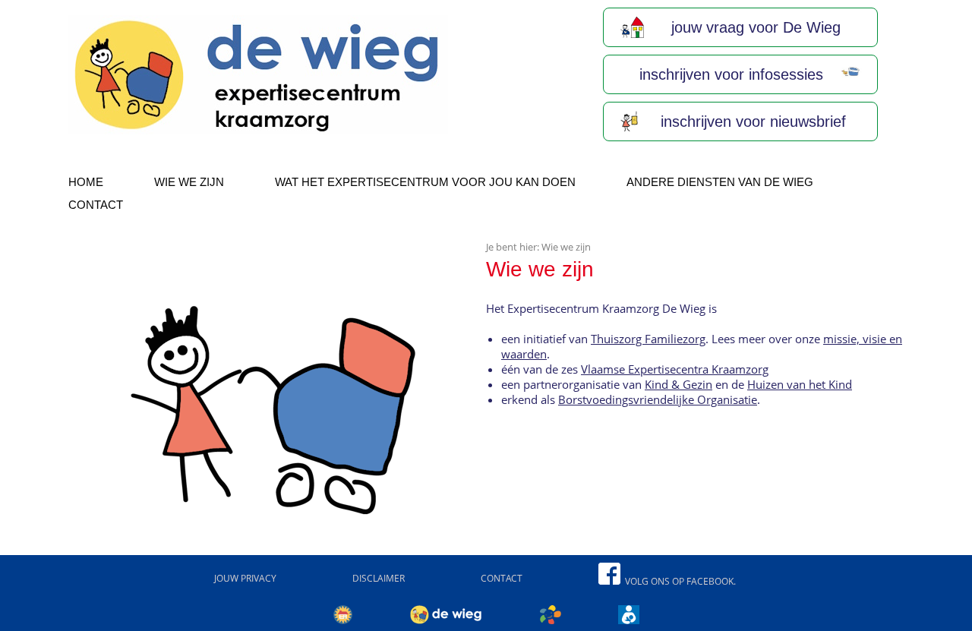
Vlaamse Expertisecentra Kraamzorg (674, 369)
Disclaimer (378, 578)
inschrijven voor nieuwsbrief (751, 121)
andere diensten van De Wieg (719, 181)
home (85, 181)
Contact (95, 204)
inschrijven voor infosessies (729, 74)
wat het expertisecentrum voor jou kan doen (425, 181)
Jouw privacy (245, 578)
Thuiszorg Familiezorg (648, 338)
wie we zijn (189, 181)
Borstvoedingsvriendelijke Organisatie (657, 399)
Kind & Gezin (678, 384)
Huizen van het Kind (799, 384)
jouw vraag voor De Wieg (754, 27)
